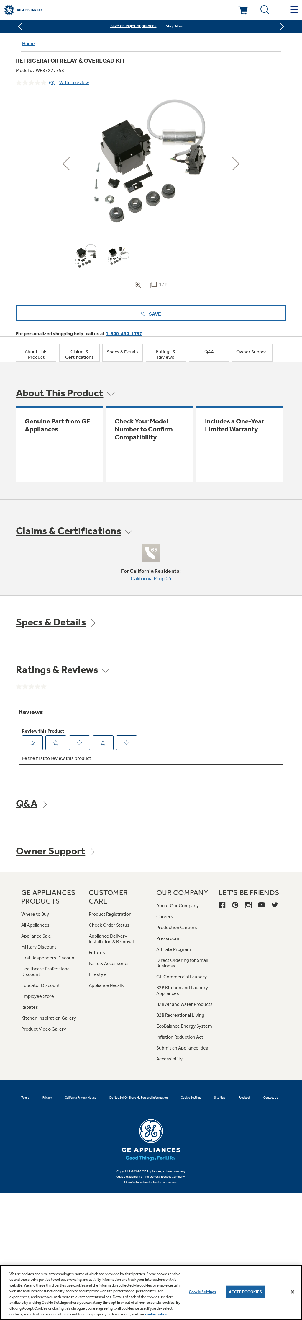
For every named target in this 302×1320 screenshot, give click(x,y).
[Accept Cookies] (292, 1291)
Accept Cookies (245, 1292)
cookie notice (156, 1314)
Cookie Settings (202, 1292)
